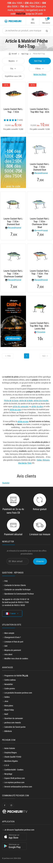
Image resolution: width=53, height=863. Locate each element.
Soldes (7, 697)
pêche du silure (37, 406)
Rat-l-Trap (24, 54)
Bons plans (8, 705)
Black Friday (9, 710)
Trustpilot (5, 483)
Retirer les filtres (39, 74)
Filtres (38, 68)
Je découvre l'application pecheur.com (19, 830)
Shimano (46, 460)
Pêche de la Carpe (11, 400)
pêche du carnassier (20, 406)
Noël (6, 714)
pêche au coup (15, 409)
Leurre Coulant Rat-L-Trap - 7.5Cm (13, 110)
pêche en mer (23, 421)
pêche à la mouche (41, 400)
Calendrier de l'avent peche (15, 727)
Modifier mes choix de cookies (16, 658)
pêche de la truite (26, 400)
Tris (12, 68)
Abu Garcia (22, 463)
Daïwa (39, 460)
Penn (29, 463)
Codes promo (9, 688)
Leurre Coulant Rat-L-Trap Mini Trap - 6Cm (39, 110)
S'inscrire (40, 561)
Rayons (12, 61)
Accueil (14, 54)
